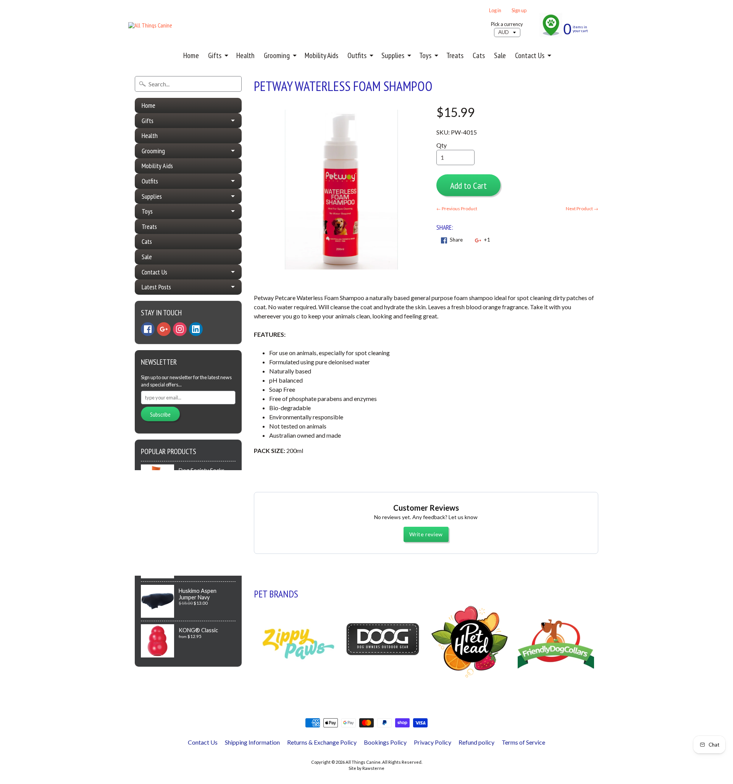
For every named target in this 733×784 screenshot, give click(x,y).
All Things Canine (363, 762)
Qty (441, 145)
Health (245, 55)
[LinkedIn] (196, 329)
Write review (426, 534)
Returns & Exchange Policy (322, 742)
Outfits (356, 55)
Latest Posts (156, 286)
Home (191, 55)
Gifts (214, 55)
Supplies (392, 55)
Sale (500, 55)
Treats (454, 55)
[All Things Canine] (150, 25)
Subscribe (160, 414)
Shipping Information (252, 742)
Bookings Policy (385, 742)
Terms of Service (523, 742)
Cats (479, 55)
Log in (495, 10)
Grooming (277, 55)
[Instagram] (180, 329)
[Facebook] (148, 329)
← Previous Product (456, 208)
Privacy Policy (432, 742)
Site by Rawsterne (366, 768)
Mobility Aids (321, 55)
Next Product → (582, 208)
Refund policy (476, 742)
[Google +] (164, 329)
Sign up (519, 10)
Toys (425, 55)
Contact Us (529, 55)
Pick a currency (507, 24)
